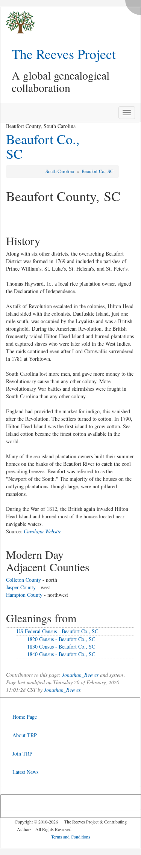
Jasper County (21, 587)
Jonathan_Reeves (80, 674)
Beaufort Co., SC (42, 146)
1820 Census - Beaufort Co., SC (61, 639)
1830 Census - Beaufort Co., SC (61, 646)
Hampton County (24, 594)
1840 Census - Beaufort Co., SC (61, 654)
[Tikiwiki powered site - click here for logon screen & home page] (17, 22)
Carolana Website (42, 531)
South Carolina (60, 171)
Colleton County (23, 579)
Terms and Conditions (70, 837)
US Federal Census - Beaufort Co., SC (57, 631)
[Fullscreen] (135, 5)
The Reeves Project (64, 54)
